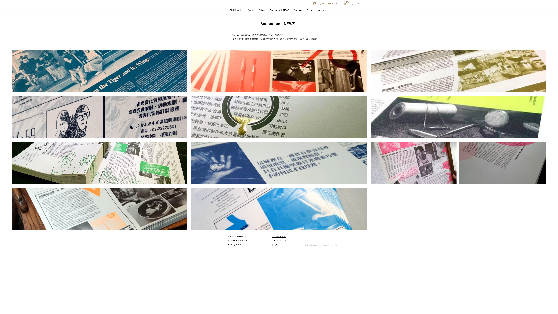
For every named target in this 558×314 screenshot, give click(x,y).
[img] (99, 71)
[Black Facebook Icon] (272, 244)
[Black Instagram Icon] (276, 244)
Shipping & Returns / (238, 240)
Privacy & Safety (236, 244)
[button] (346, 3)
